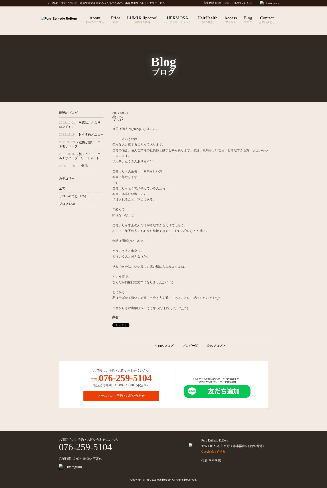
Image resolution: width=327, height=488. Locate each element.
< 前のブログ (164, 345)
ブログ (63, 204)
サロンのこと (68, 196)
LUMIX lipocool (142, 19)
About (95, 19)
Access (230, 19)
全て (62, 188)
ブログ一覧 (190, 345)
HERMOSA (177, 19)
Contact (267, 19)
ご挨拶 (83, 166)
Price (115, 19)
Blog (248, 19)
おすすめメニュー (91, 134)
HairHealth (208, 19)
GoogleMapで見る (213, 451)
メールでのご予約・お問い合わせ (121, 395)
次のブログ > (216, 345)
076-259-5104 (125, 378)
